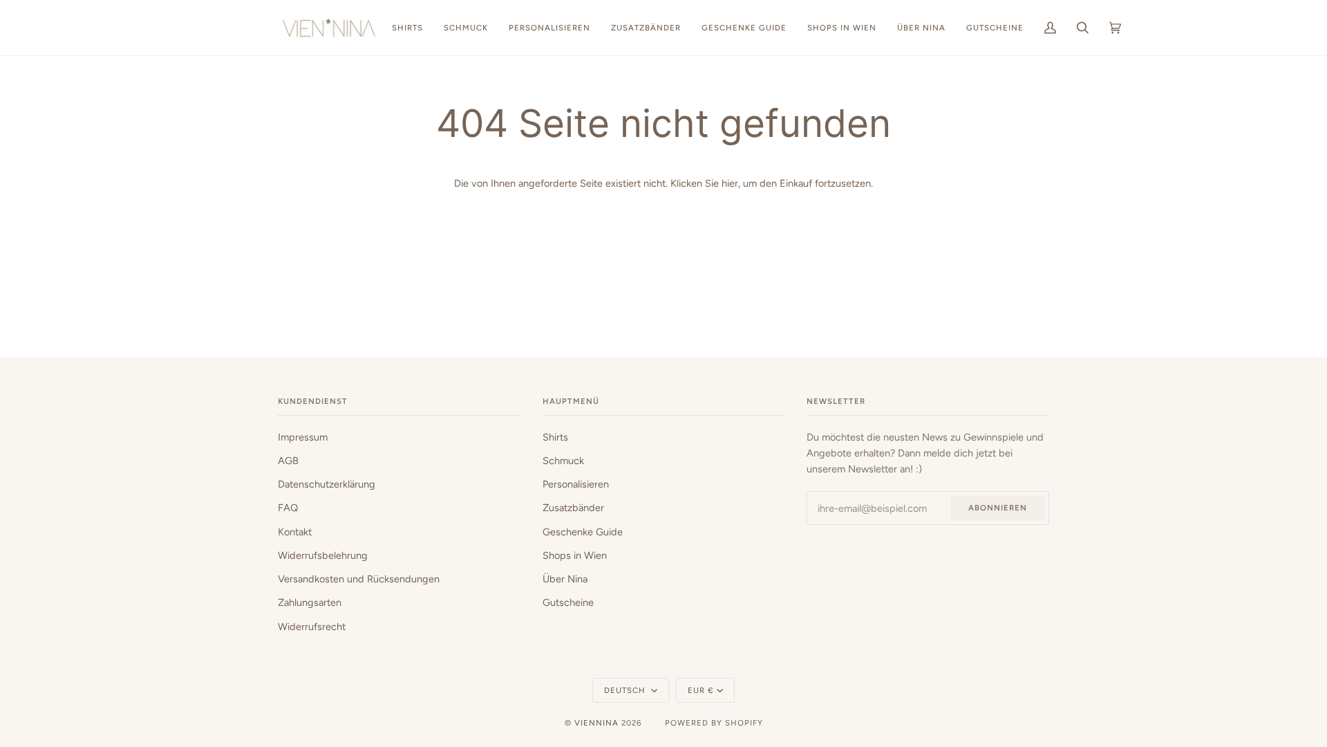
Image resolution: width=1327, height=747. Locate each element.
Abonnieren (997, 508)
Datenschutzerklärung (326, 484)
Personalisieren (576, 484)
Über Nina (565, 579)
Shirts (555, 437)
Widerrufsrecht (312, 626)
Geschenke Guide (583, 532)
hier (730, 183)
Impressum (303, 437)
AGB (288, 460)
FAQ (288, 507)
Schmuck (563, 460)
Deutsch (626, 690)
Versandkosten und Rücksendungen (359, 579)
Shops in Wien (575, 555)
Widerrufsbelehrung (323, 555)
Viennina (596, 723)
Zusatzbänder (573, 507)
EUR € (701, 690)
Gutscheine (568, 602)
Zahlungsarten (309, 602)
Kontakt (295, 532)
